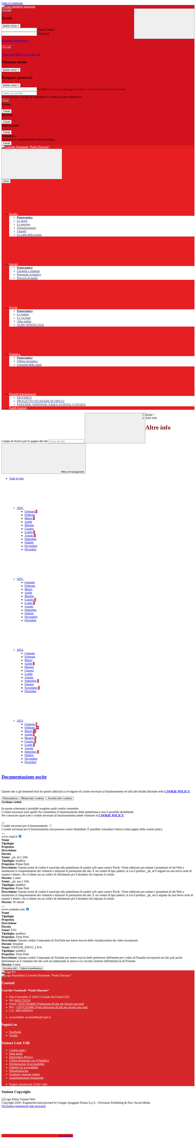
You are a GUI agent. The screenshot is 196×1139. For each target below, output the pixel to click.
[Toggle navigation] (32, 164)
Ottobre (29, 542)
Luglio (29, 532)
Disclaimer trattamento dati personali (24, 1106)
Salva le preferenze (31, 968)
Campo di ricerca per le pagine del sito (25, 441)
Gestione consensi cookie (24, 1074)
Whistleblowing (18, 1070)
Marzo (29, 518)
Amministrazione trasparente (26, 1077)
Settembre (30, 539)
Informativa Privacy (21, 1057)
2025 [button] (20, 579)
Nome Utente (46, 29)
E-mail (42, 89)
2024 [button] (20, 649)
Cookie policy (17, 1050)
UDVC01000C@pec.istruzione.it (51, 1007)
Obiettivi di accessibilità (23, 1067)
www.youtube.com (13, 909)
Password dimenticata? (15, 40)
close (6, 181)
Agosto (30, 535)
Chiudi (6, 111)
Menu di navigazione (72, 471)
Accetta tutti (60, 798)
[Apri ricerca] (164, 23)
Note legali (15, 1053)
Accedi (7, 10)
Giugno (29, 528)
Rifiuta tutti (32, 798)
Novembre (30, 546)
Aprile (28, 521)
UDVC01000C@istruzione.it (51, 1003)
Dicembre (30, 549)
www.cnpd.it (10, 836)
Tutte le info (16, 478)
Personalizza (10, 798)
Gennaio (30, 511)
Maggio (29, 525)
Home (149, 414)
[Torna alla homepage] (98, 147)
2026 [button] (20, 508)
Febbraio (29, 515)
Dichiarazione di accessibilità (26, 1064)
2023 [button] (20, 720)
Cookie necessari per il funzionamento (25, 825)
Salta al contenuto (12, 3)
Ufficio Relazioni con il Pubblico (29, 1060)
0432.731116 (22, 1000)
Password (43, 33)
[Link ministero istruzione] (18, 6)
